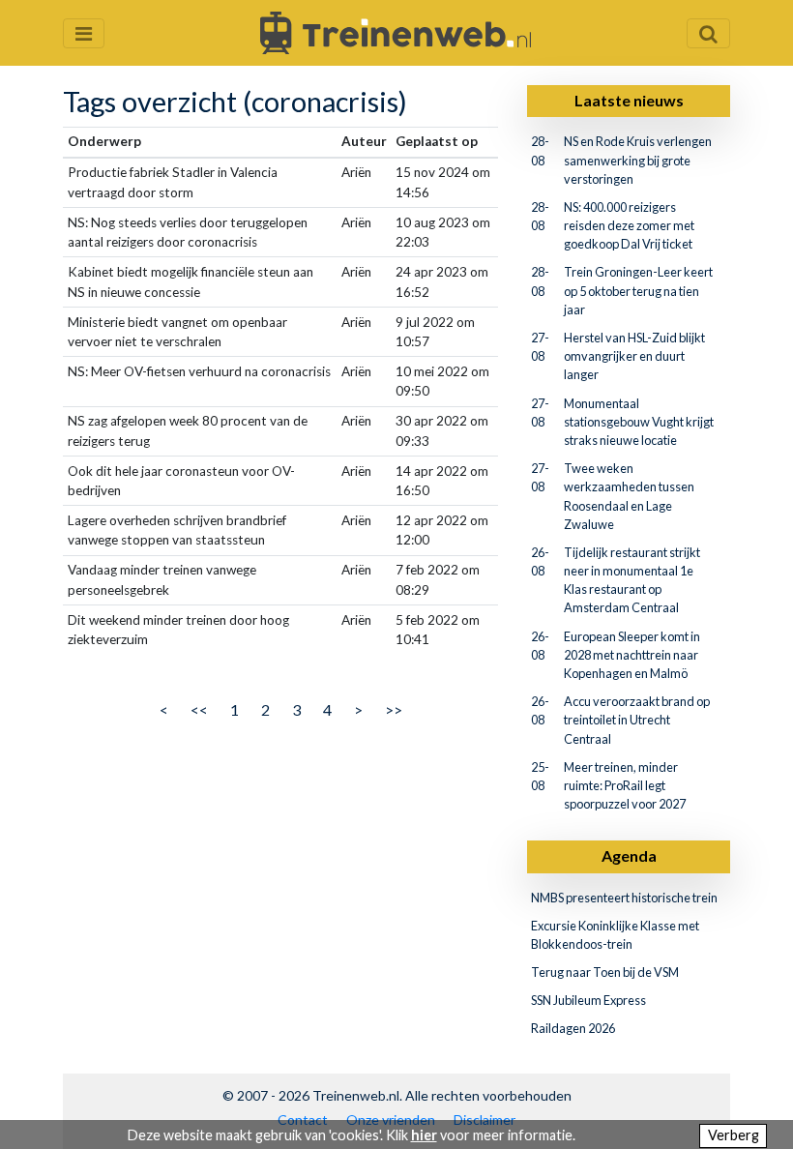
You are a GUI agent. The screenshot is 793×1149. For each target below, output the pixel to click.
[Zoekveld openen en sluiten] (708, 33)
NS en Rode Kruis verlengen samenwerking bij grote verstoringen (638, 159)
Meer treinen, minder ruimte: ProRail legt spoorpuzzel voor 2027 (625, 785)
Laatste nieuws (629, 100)
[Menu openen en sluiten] (83, 33)
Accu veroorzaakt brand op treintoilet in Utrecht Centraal (637, 719)
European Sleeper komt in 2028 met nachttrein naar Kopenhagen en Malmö (632, 655)
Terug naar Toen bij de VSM (605, 972)
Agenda (629, 855)
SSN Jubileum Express (588, 1000)
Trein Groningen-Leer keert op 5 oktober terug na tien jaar (638, 290)
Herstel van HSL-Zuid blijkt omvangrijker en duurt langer (634, 356)
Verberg (733, 1135)
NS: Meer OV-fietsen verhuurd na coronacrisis (199, 371)
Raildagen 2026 (573, 1028)
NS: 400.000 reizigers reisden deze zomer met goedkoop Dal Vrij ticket (629, 225)
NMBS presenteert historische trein (624, 897)
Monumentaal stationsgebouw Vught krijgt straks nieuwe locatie (639, 422)
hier (424, 1135)
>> (393, 709)
